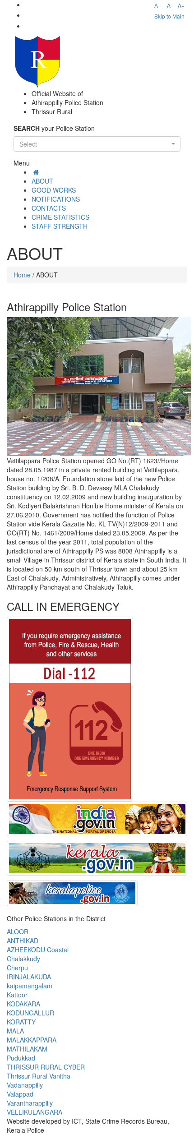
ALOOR (17, 931)
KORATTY (21, 1021)
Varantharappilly (30, 1102)
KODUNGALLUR (30, 1012)
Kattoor (17, 994)
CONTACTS (49, 207)
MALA (15, 1030)
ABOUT (42, 180)
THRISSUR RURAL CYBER (46, 1066)
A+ (181, 5)
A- (157, 5)
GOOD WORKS (54, 189)
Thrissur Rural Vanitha (38, 1075)
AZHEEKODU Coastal (38, 949)
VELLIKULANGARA (34, 1111)
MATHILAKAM (27, 1048)
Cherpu (17, 967)
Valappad (20, 1093)
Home (22, 274)
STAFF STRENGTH (60, 226)
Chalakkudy (23, 958)
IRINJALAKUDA (29, 976)
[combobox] (97, 144)
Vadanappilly (25, 1084)
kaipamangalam (29, 985)
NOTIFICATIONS (56, 198)
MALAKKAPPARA (31, 1039)
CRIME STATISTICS (60, 216)
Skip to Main (169, 16)
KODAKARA (23, 1003)
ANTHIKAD (22, 940)
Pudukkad (21, 1057)
